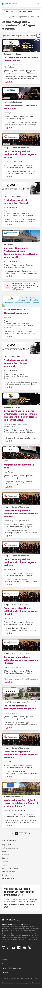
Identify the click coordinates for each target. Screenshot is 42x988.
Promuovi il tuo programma (11, 968)
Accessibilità (36, 983)
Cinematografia (16, 36)
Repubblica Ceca (8, 871)
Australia (5, 854)
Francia (5, 865)
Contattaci (5, 972)
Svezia (4, 875)
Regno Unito (7, 844)
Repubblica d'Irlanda (10, 868)
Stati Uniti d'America (10, 848)
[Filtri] (38, 36)
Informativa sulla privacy (23, 983)
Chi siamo (5, 964)
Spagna (5, 858)
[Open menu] (38, 4)
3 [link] (25, 834)
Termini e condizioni (8, 983)
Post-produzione (32, 36)
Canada (5, 861)
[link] (29, 834)
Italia (4, 851)
